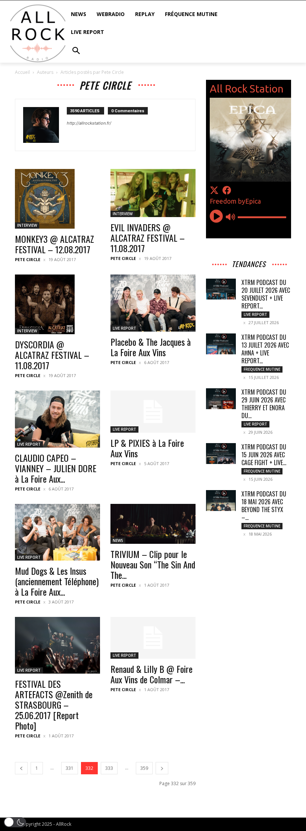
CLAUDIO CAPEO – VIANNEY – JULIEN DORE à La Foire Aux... (55, 468)
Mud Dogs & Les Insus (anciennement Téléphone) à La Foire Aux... (57, 581)
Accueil (22, 72)
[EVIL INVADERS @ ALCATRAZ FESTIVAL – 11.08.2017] (153, 193)
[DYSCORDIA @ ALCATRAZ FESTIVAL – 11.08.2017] (57, 304)
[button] (15, 822)
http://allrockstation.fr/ (89, 123)
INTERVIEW (27, 225)
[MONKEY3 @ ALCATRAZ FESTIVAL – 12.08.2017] (57, 199)
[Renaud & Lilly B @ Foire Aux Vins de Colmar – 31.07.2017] (153, 638)
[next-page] (162, 768)
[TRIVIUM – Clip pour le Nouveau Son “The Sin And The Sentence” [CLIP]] (153, 524)
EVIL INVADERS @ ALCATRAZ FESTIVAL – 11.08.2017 (147, 237)
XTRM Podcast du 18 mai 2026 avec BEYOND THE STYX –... (263, 505)
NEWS (118, 540)
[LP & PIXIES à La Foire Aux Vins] (153, 412)
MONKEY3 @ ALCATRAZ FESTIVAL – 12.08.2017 (54, 244)
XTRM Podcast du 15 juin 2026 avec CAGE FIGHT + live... (263, 454)
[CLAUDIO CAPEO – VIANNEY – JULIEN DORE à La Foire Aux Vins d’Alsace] (57, 419)
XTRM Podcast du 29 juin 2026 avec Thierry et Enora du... (263, 404)
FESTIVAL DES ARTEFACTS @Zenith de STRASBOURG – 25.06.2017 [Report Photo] (54, 704)
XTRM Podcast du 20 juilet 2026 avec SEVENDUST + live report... (265, 294)
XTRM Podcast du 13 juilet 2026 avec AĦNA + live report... (265, 349)
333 (109, 768)
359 (144, 768)
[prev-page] (21, 768)
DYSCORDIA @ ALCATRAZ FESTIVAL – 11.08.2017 (52, 355)
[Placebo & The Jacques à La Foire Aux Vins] (153, 303)
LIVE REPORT (124, 328)
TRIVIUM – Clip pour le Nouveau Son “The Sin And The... (152, 564)
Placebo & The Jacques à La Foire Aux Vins (150, 347)
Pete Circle (27, 259)
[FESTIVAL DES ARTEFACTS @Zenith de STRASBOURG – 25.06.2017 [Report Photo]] (57, 645)
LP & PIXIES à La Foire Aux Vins (147, 448)
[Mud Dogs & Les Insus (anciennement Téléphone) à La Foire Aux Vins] (57, 532)
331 (70, 768)
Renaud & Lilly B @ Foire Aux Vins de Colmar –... (151, 674)
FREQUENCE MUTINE (262, 369)
